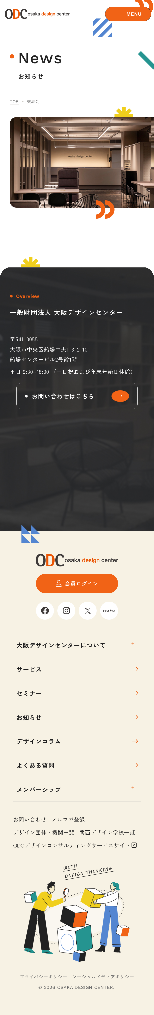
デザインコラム (38, 741)
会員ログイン (81, 583)
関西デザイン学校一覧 (107, 832)
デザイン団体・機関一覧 (44, 832)
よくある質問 (35, 765)
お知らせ (29, 717)
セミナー (29, 693)
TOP (14, 101)
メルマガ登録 (68, 819)
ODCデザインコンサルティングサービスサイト (72, 845)
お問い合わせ (30, 819)
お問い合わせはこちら (63, 396)
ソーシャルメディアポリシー (103, 976)
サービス (29, 669)
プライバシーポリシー (43, 976)
